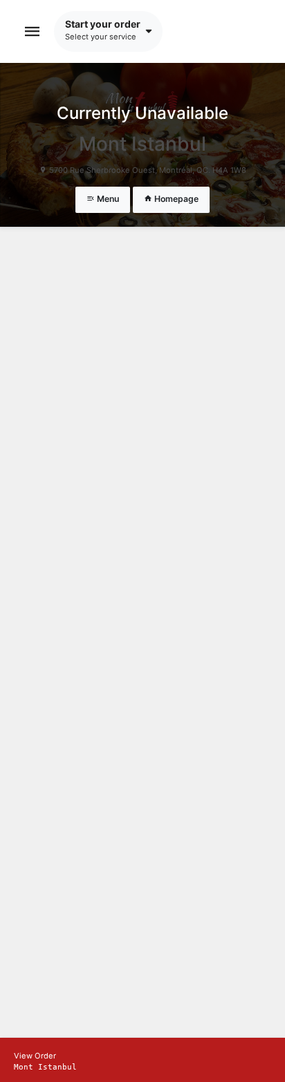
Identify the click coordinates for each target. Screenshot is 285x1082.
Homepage (175, 199)
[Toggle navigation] (32, 31)
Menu (107, 199)
